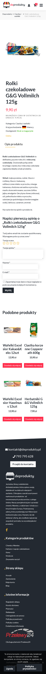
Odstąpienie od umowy (15, 616)
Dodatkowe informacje (15, 626)
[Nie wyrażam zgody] (43, 662)
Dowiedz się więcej (12, 365)
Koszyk (9, 575)
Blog (7, 586)
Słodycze (9, 556)
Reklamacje (10, 612)
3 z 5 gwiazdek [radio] (11, 243)
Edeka (8, 135)
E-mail (6, 272)
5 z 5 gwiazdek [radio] (17, 243)
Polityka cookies (12, 622)
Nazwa (6, 262)
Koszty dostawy (12, 605)
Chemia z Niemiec (13, 545)
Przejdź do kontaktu (23, 464)
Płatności (9, 609)
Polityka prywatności (29, 667)
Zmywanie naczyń (13, 559)
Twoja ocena (8, 240)
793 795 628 (24, 456)
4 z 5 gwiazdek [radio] (14, 243)
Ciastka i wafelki (17, 15)
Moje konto (10, 582)
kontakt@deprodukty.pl (24, 449)
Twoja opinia (9, 248)
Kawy (8, 552)
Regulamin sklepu (13, 602)
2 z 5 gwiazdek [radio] (7, 243)
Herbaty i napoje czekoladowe (18, 549)
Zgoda (9, 668)
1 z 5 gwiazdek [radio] (4, 243)
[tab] (14, 144)
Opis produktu (14, 144)
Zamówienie (10, 579)
